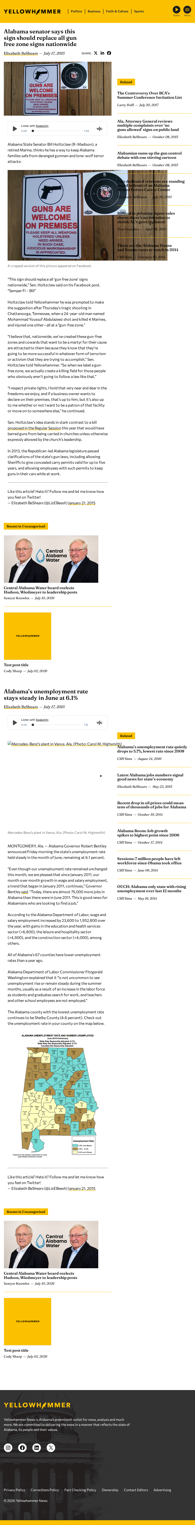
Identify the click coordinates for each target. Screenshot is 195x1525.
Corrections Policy (45, 1490)
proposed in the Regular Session (34, 428)
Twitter (95, 53)
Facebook (109, 53)
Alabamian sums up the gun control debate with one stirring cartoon (149, 155)
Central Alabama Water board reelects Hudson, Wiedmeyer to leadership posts (40, 589)
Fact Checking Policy (80, 1490)
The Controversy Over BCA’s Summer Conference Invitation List (149, 95)
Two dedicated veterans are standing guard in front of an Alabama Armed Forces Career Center (151, 185)
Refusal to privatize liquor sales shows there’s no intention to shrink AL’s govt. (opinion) (146, 217)
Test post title (16, 664)
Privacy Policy (14, 1490)
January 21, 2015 (81, 502)
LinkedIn (102, 53)
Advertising (162, 1490)
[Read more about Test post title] (27, 636)
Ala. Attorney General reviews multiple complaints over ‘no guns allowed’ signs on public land (148, 125)
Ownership (110, 1490)
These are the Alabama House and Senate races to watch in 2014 (147, 247)
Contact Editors (136, 1490)
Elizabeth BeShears (21, 53)
